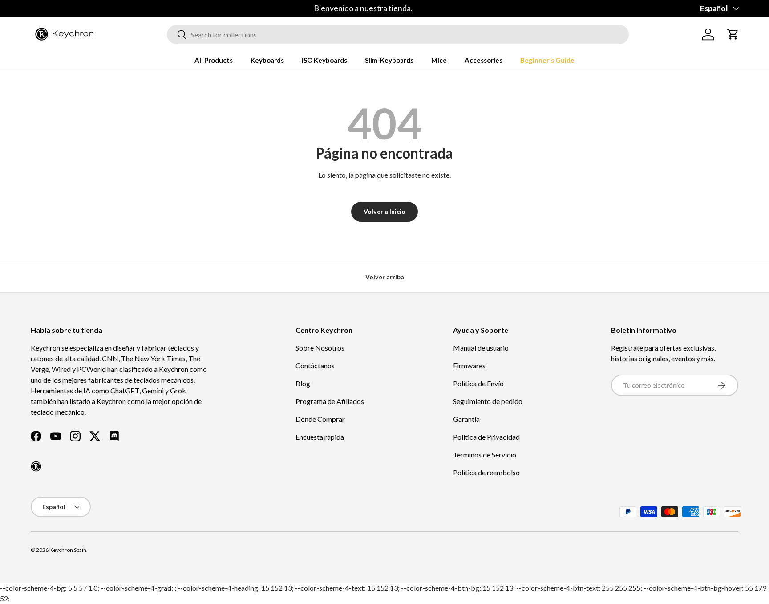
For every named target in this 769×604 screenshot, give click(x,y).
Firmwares (469, 365)
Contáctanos (315, 365)
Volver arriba (384, 277)
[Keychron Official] (36, 466)
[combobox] (398, 34)
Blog (302, 383)
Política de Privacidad (486, 437)
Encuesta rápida (319, 437)
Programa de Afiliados (329, 401)
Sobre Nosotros (319, 347)
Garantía (466, 419)
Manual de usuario (481, 347)
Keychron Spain (67, 550)
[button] (733, 34)
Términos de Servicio (484, 454)
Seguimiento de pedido (487, 401)
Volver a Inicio (384, 211)
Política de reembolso (486, 472)
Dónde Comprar (320, 419)
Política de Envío (478, 383)
